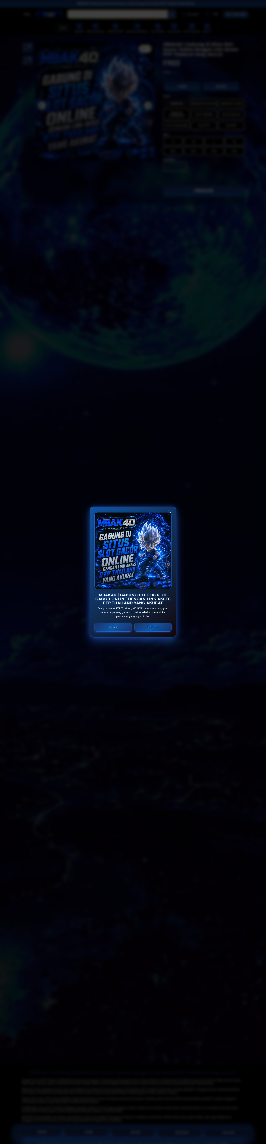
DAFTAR (153, 626)
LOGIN (113, 626)
